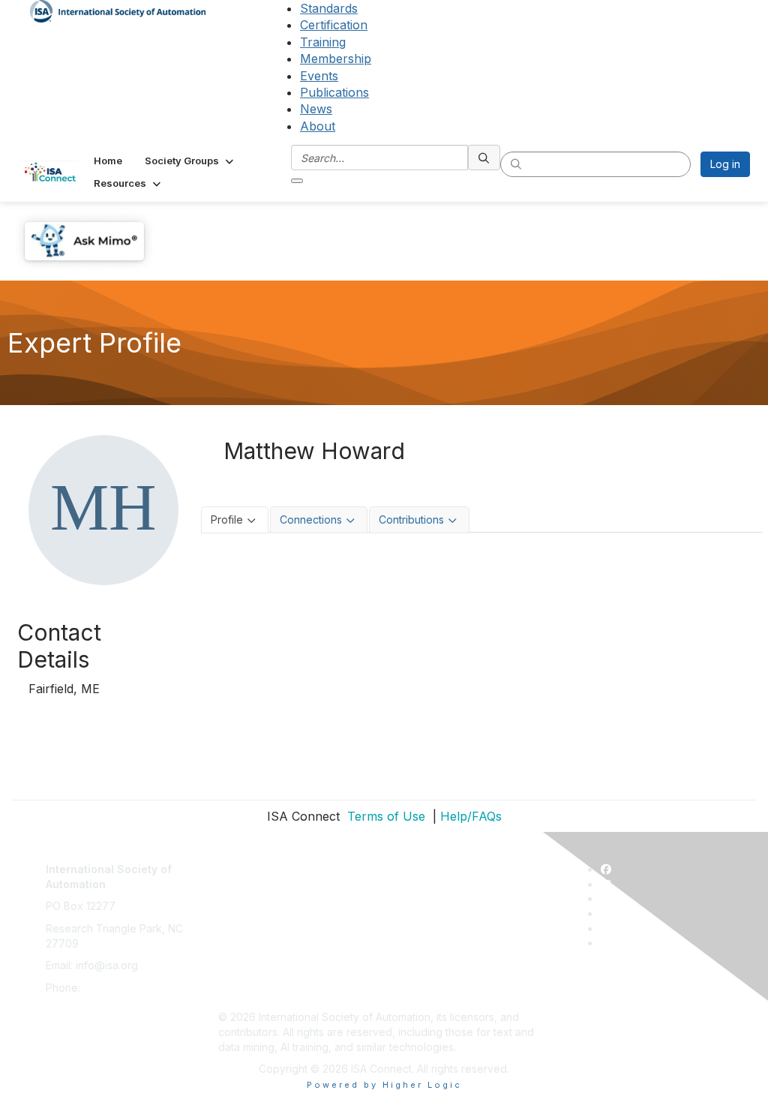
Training (323, 42)
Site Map (240, 995)
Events (319, 75)
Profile (227, 519)
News (316, 108)
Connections (311, 519)
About (317, 126)
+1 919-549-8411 (123, 987)
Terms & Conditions (266, 928)
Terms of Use (384, 816)
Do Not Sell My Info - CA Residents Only (317, 972)
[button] (191, 160)
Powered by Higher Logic (384, 1084)
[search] (484, 157)
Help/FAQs (471, 816)
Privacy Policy (253, 905)
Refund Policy (252, 950)
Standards (329, 8)
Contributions (411, 519)
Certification (334, 24)
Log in (725, 164)
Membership (335, 58)
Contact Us (245, 861)
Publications (334, 92)
